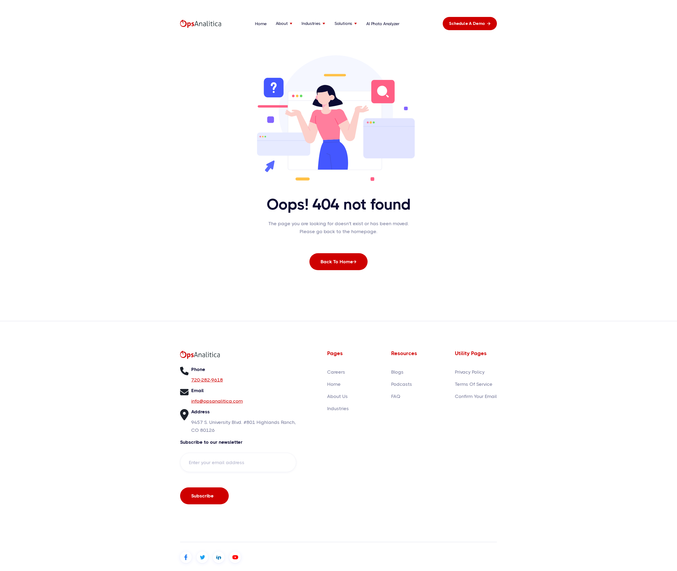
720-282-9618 (207, 380)
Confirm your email (476, 396)
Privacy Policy (469, 372)
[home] (200, 23)
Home (260, 23)
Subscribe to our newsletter (211, 442)
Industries (338, 408)
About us (337, 396)
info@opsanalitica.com (217, 401)
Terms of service (473, 384)
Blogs (397, 372)
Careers (336, 372)
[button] (284, 23)
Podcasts (401, 384)
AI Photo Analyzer (382, 23)
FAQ (395, 396)
